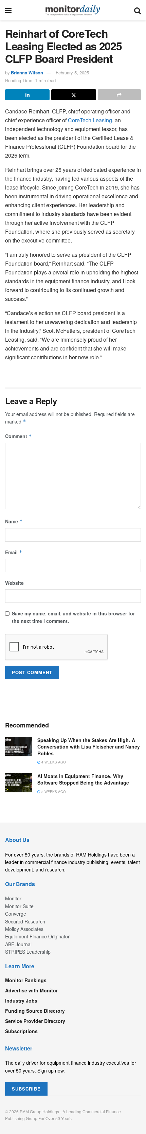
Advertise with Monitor (31, 990)
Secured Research (25, 921)
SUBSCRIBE (26, 1088)
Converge (15, 913)
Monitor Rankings (26, 980)
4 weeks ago (53, 762)
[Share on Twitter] (73, 94)
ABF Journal (18, 944)
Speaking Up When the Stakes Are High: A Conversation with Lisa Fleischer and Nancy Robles (88, 747)
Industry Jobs (21, 1000)
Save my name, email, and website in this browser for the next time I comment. (73, 617)
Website (14, 582)
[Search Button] (137, 10)
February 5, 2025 (72, 72)
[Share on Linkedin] (27, 94)
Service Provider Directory (35, 1021)
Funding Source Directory (35, 1010)
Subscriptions (21, 1031)
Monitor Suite (19, 906)
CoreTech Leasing (90, 120)
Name (14, 521)
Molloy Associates (24, 928)
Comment (18, 436)
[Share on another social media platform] (119, 94)
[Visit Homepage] (73, 10)
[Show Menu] (8, 10)
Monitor (13, 898)
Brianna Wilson (27, 72)
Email (13, 552)
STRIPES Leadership (28, 951)
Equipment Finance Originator (37, 936)
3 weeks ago (53, 791)
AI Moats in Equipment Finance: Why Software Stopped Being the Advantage (83, 779)
